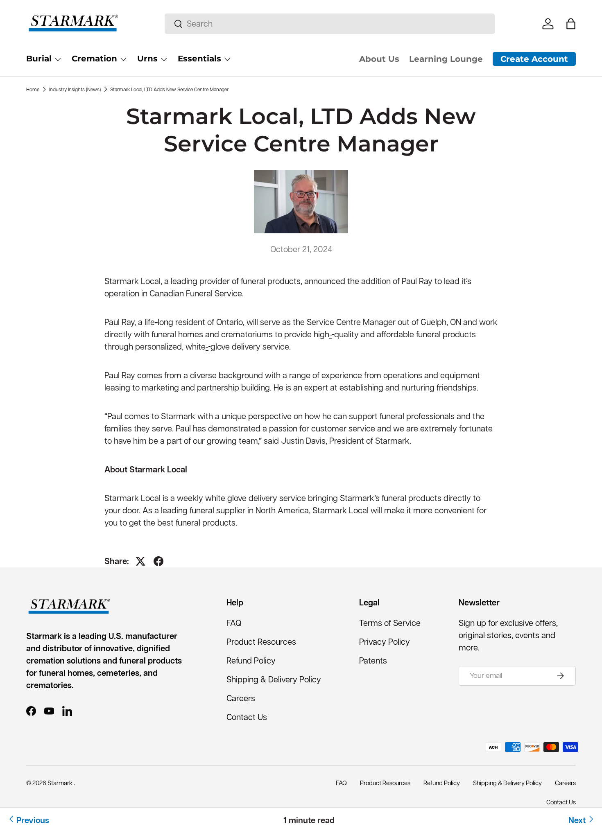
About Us (379, 59)
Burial (39, 58)
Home (32, 89)
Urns (147, 58)
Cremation (94, 58)
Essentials (199, 58)
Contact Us (246, 717)
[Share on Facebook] (158, 561)
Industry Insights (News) (75, 89)
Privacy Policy (384, 642)
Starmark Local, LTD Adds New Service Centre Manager (169, 89)
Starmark (61, 783)
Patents (373, 660)
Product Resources (261, 642)
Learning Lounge (446, 59)
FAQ (233, 623)
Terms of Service (390, 623)
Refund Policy (251, 660)
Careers (240, 698)
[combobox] (330, 24)
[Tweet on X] (140, 561)
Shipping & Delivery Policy (273, 679)
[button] (571, 24)
